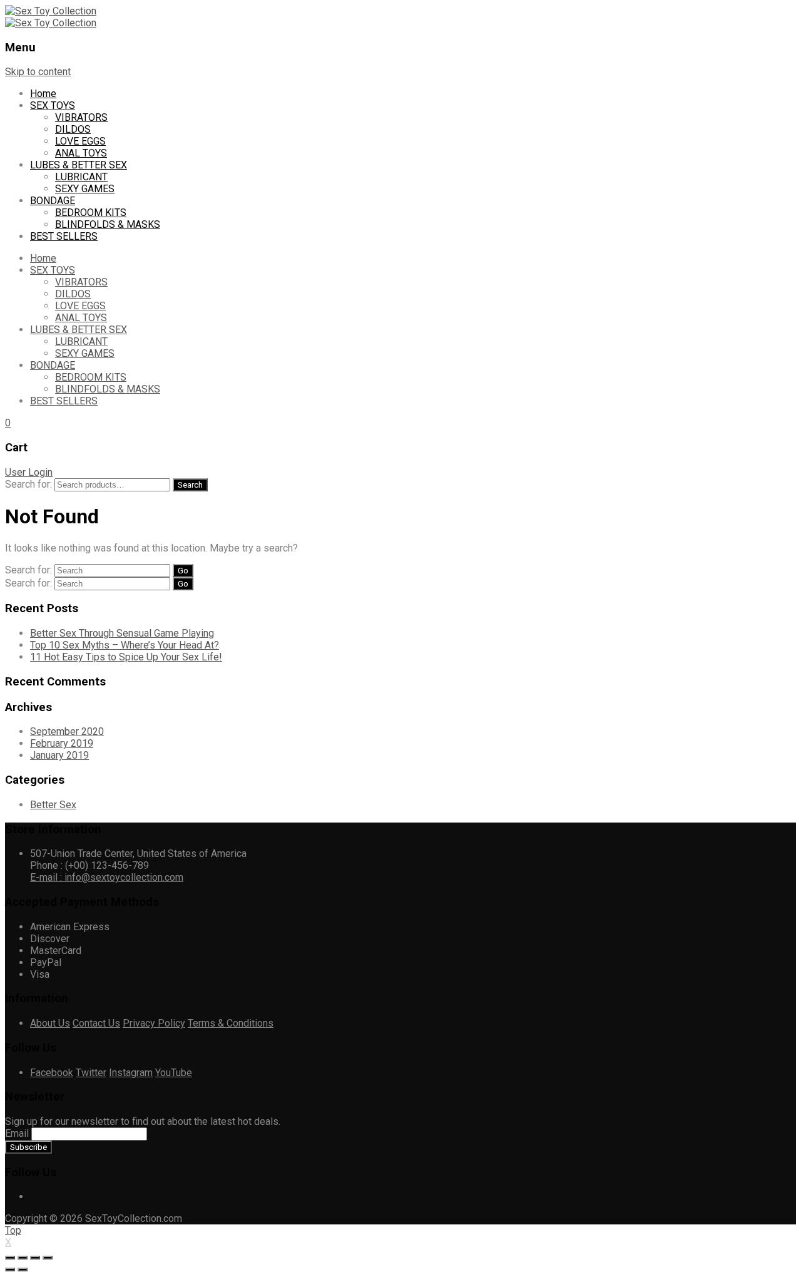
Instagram (131, 1073)
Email (17, 1133)
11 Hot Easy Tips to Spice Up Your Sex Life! (126, 657)
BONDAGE (52, 201)
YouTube (173, 1073)
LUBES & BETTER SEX (78, 165)
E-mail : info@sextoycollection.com (106, 877)
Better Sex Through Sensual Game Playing (122, 633)
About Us (50, 1023)
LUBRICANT (81, 177)
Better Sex (53, 805)
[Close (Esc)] (10, 1257)
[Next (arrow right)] (23, 1269)
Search (190, 485)
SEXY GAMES (85, 189)
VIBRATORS (81, 117)
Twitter (91, 1073)
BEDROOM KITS (90, 212)
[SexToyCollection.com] (50, 11)
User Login (29, 472)
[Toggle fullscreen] (35, 1257)
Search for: (28, 484)
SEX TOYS (52, 105)
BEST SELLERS (64, 236)
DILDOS (73, 129)
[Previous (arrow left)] (10, 1269)
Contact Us (96, 1023)
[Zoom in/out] (48, 1257)
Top (13, 1230)
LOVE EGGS (80, 141)
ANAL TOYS (81, 153)
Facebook (51, 1073)
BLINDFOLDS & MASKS (107, 224)
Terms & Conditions (230, 1023)
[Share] (23, 1257)
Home (43, 94)
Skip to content (38, 72)
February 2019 (61, 743)
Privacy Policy (154, 1023)
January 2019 (59, 755)
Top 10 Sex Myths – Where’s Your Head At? (124, 645)
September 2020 (67, 731)
